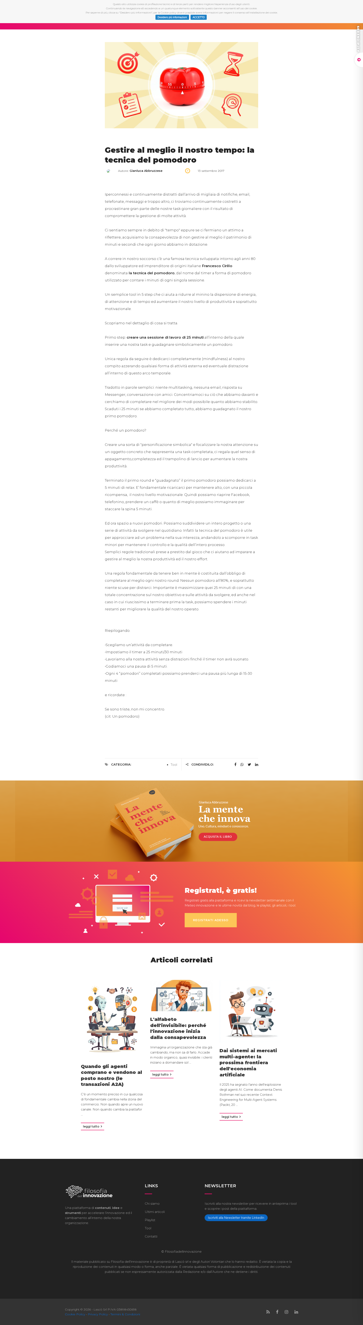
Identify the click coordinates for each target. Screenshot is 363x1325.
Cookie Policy (75, 1314)
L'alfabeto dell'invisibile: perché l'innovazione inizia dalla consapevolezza (178, 1028)
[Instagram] (286, 1312)
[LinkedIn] (296, 1312)
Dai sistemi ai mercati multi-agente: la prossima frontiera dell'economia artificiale (248, 1062)
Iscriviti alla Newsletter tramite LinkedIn (236, 1218)
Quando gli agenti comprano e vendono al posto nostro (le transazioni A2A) (111, 1075)
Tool (174, 765)
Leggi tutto (91, 1126)
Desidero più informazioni (172, 17)
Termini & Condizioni (125, 1314)
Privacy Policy (98, 1314)
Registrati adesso (210, 920)
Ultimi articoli (155, 1212)
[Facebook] (277, 1312)
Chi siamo (152, 1204)
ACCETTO (199, 17)
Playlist (150, 1220)
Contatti (151, 1236)
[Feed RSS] (268, 1312)
